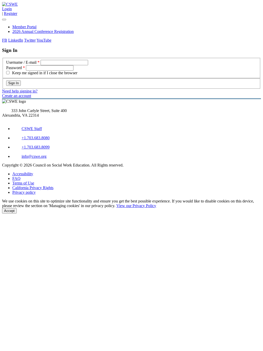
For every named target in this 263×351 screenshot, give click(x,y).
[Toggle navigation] (4, 19)
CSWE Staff (32, 128)
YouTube (43, 40)
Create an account (16, 96)
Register (10, 13)
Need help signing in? (19, 91)
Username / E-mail (21, 62)
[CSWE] (10, 4)
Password (14, 68)
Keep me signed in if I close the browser (44, 73)
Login (7, 9)
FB (4, 40)
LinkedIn (15, 40)
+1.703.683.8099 (36, 147)
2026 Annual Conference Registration (43, 31)
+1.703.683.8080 (36, 138)
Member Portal (24, 27)
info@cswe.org (34, 156)
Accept (9, 211)
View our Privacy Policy (136, 206)
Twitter (30, 40)
